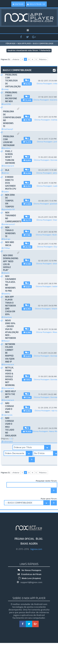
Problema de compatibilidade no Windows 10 (8, 118)
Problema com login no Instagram (8, 141)
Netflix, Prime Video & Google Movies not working (10, 376)
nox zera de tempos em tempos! (10, 201)
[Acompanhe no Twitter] (27, 37)
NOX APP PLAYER (24, 43)
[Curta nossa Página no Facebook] (21, 37)
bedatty (6, 293)
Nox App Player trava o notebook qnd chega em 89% (10, 305)
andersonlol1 (9, 224)
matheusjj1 (8, 129)
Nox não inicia (9, 243)
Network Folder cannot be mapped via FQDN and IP (10, 353)
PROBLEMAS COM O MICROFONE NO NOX (10, 97)
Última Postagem (44, 83)
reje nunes (7, 415)
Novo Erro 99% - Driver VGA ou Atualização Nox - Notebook (10, 329)
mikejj (6, 89)
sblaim (6, 273)
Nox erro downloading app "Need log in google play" (8, 262)
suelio (6, 191)
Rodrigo (6, 239)
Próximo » (43, 59)
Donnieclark (8, 166)
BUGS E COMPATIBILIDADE (43, 43)
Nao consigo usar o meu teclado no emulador (10, 427)
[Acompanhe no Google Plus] (34, 37)
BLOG (39, 538)
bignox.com (35, 549)
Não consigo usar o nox (9, 407)
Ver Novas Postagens (31, 570)
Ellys (56, 246)
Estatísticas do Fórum (31, 574)
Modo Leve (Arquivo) (31, 578)
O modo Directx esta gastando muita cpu (10, 183)
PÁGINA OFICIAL (24, 538)
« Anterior (15, 59)
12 (28, 428)
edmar (6, 173)
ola (7, 170)
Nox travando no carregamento (10, 217)
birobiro (6, 148)
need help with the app (10, 394)
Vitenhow (7, 317)
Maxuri (6, 341)
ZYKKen (6, 248)
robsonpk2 (8, 441)
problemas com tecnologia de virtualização (10, 80)
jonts (55, 141)
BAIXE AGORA (29, 543)
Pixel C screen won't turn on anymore (10, 157)
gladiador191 (9, 209)
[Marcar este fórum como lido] (54, 70)
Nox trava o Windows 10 (10, 231)
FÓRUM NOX (10, 43)
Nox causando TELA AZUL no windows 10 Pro (10, 283)
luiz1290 (7, 104)
